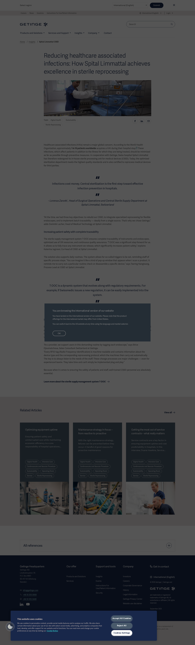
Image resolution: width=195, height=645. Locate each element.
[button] (10, 626)
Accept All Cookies (121, 618)
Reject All (121, 625)
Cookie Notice (52, 631)
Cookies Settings (122, 633)
